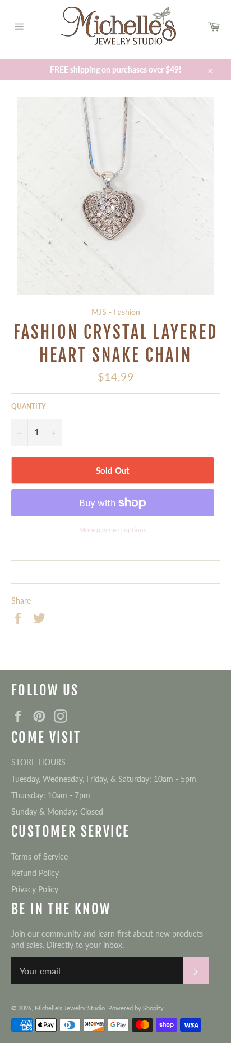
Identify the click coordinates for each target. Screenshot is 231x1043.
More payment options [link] (112, 529)
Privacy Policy (34, 889)
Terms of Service (39, 856)
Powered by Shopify (136, 1007)
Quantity (28, 406)
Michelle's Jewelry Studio (70, 1007)
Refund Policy (35, 873)
